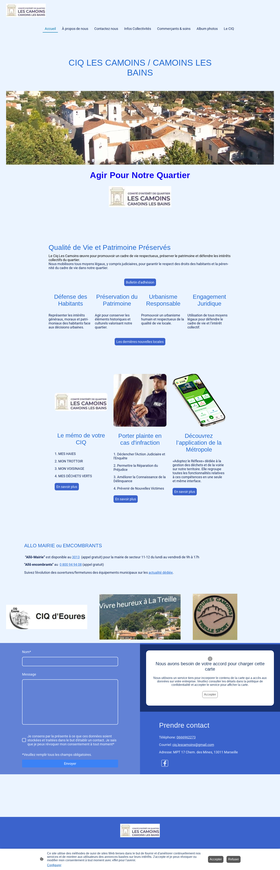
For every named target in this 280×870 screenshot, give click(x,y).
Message (29, 674)
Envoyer (70, 764)
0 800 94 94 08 (71, 564)
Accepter (210, 694)
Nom (26, 652)
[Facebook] (164, 763)
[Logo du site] (26, 10)
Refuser (233, 859)
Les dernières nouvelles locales (140, 342)
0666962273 (186, 737)
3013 (76, 557)
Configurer (54, 865)
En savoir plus (66, 487)
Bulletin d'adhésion (140, 282)
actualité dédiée (161, 572)
